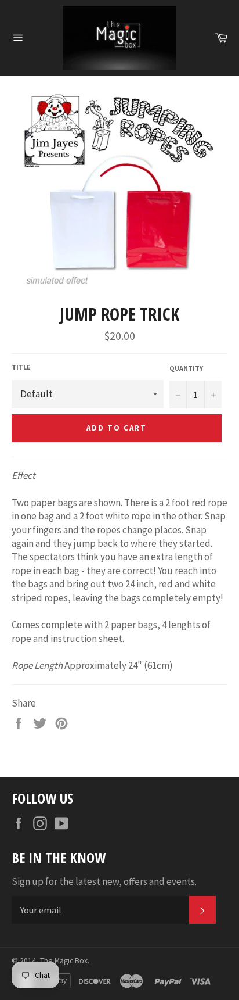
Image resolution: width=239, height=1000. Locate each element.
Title (21, 367)
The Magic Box (64, 961)
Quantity (186, 368)
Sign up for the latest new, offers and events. (104, 881)
